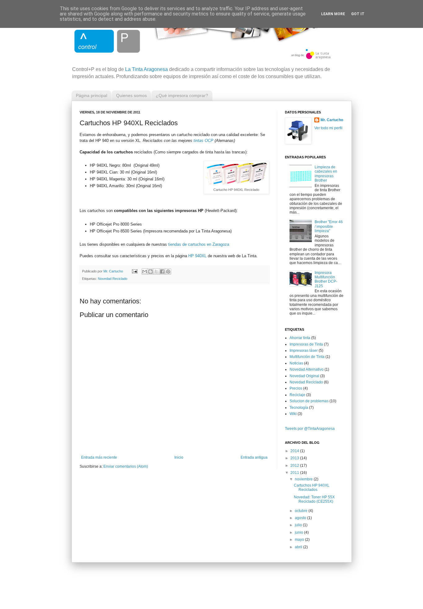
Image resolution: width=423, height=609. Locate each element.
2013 (295, 458)
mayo (300, 539)
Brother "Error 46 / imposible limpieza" (329, 226)
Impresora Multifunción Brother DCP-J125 (326, 279)
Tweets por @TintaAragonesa (310, 428)
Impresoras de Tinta (306, 344)
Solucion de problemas (309, 401)
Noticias (296, 363)
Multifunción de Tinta (307, 357)
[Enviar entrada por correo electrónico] (134, 271)
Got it (357, 14)
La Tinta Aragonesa (146, 69)
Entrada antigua (254, 457)
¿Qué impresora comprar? (182, 95)
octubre (301, 511)
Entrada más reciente (99, 457)
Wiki (293, 414)
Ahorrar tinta (300, 338)
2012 (295, 465)
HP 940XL (197, 256)
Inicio (178, 457)
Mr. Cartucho (332, 120)
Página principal (91, 95)
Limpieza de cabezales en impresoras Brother (326, 174)
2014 (295, 451)
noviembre (304, 479)
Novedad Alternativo (307, 369)
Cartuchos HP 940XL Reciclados (311, 487)
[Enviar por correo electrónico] (145, 271)
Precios (296, 388)
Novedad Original (304, 376)
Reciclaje (297, 395)
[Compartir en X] (156, 271)
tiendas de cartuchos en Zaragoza (198, 244)
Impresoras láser (304, 350)
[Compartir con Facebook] (162, 271)
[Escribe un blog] (150, 271)
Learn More (333, 14)
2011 (295, 472)
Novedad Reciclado (112, 278)
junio (299, 532)
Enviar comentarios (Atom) (125, 466)
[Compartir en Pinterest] (168, 271)
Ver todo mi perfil (328, 128)
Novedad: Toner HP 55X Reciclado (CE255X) (314, 499)
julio (299, 525)
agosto (301, 518)
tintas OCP (203, 140)
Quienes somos (131, 95)
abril (299, 547)
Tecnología (299, 407)
